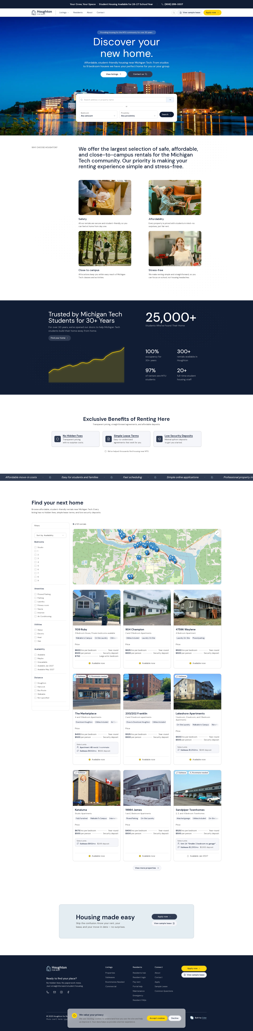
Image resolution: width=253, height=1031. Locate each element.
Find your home (58, 338)
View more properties (145, 868)
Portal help (138, 986)
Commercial (110, 986)
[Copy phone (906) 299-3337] (47, 992)
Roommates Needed (114, 982)
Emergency (138, 995)
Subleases (110, 977)
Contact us (138, 74)
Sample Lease (161, 986)
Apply (157, 982)
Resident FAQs (139, 1000)
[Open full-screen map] (217, 533)
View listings (112, 74)
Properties (110, 973)
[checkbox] (35, 547)
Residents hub (139, 973)
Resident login (139, 977)
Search (165, 114)
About (157, 973)
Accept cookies (157, 1018)
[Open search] (174, 12)
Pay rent (136, 982)
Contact (158, 977)
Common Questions (164, 991)
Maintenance (139, 991)
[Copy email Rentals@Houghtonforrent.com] (54, 992)
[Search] (170, 99)
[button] (146, 553)
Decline (174, 1018)
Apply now (211, 12)
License (67, 1019)
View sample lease (195, 975)
